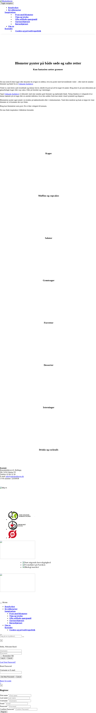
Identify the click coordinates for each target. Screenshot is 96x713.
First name (4, 695)
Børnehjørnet (21, 24)
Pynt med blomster (18, 613)
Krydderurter (14, 10)
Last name (4, 698)
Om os (11, 26)
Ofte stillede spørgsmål (20, 618)
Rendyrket (13, 7)
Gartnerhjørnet (16, 620)
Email (2, 703)
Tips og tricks (16, 616)
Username (3, 701)
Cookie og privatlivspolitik (28, 31)
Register (4, 712)
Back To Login (5, 681)
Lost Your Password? (8, 662)
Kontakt (9, 28)
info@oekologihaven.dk (14, 476)
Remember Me (8, 656)
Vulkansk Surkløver (25, 84)
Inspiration (10, 12)
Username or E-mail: (7, 670)
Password (3, 706)
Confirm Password (7, 709)
